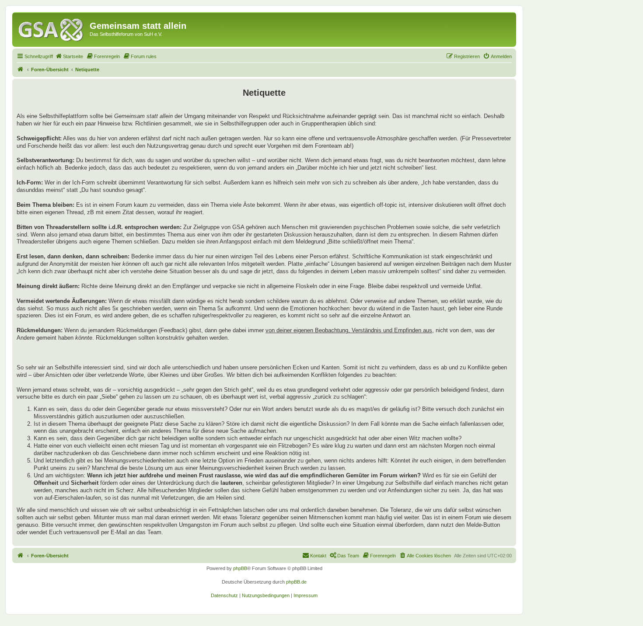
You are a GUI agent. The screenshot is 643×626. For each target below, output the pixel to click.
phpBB (240, 568)
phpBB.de (296, 581)
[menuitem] (69, 56)
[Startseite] (52, 28)
